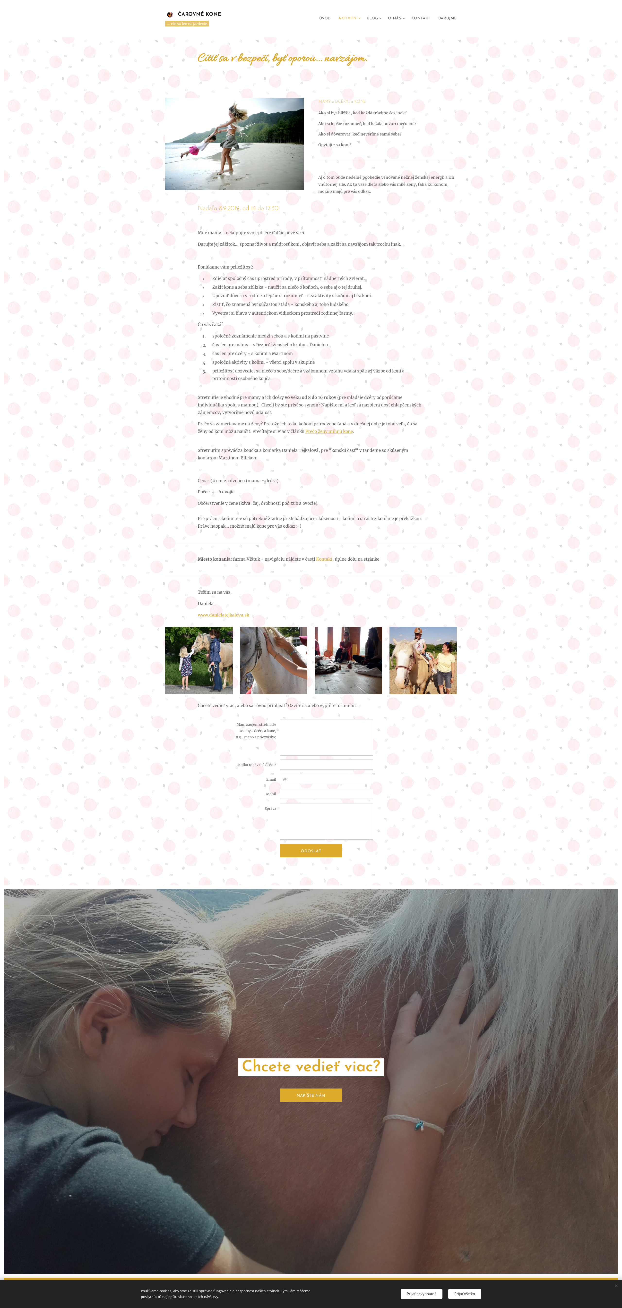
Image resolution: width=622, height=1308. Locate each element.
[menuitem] (326, 19)
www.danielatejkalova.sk (223, 615)
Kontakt (324, 559)
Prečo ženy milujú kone (329, 431)
